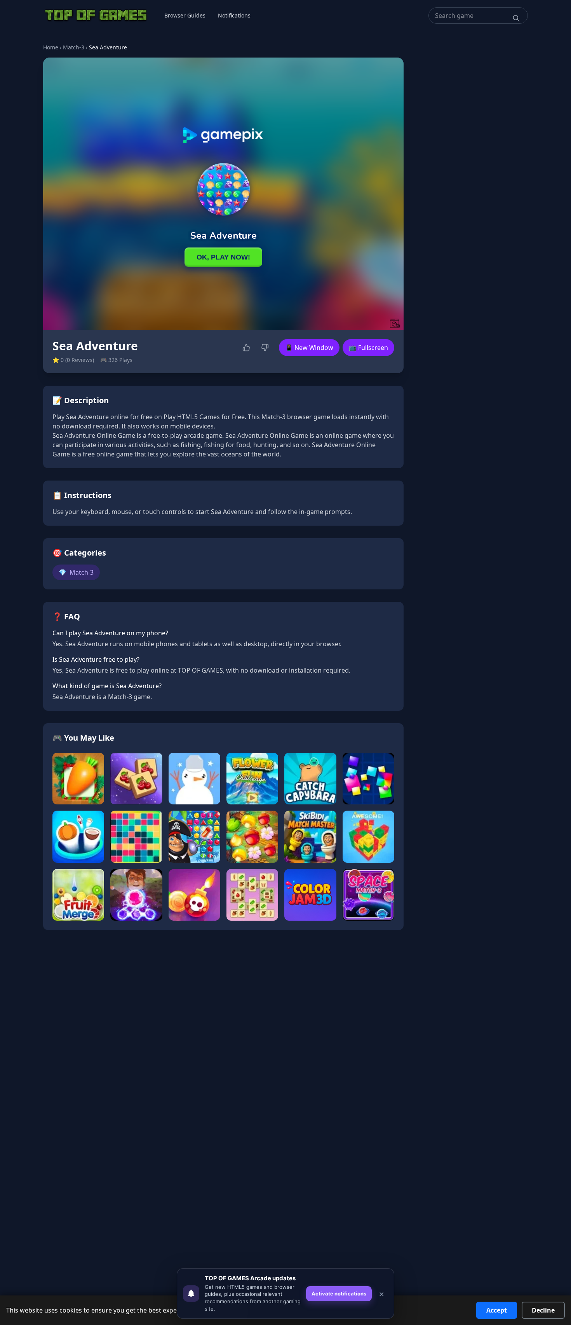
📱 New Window (309, 347)
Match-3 (73, 47)
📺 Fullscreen (368, 347)
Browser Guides (184, 15)
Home (50, 47)
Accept (496, 1310)
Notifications (234, 15)
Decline (543, 1310)
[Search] (516, 18)
